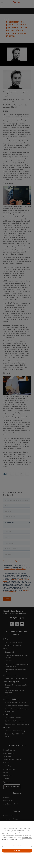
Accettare (17, 850)
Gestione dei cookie (17, 845)
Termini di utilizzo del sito (16, 839)
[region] (17, 837)
